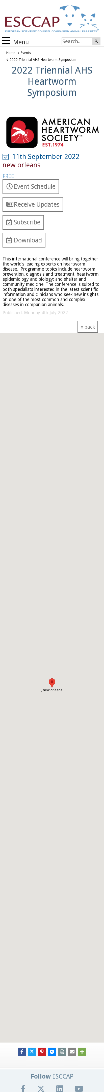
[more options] (82, 1051)
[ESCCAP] (49, 18)
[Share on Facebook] (22, 1051)
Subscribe (27, 222)
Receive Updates (37, 204)
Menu (20, 42)
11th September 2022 (44, 157)
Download (28, 240)
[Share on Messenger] (52, 1051)
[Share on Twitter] (32, 1051)
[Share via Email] (72, 1051)
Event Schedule (35, 186)
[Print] (62, 1051)
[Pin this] (42, 1051)
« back (88, 327)
